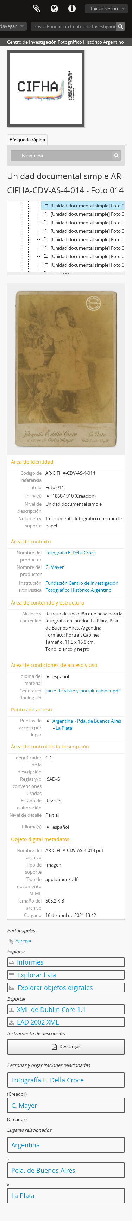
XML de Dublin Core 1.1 (50, 1009)
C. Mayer (54, 567)
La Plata (64, 728)
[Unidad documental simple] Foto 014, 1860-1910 (91, 205)
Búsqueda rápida (27, 139)
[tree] (66, 236)
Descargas (69, 1047)
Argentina (62, 721)
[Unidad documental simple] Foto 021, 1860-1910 (91, 265)
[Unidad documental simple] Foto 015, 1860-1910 (91, 214)
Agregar (23, 941)
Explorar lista (35, 975)
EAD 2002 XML (37, 1022)
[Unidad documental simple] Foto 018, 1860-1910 (91, 239)
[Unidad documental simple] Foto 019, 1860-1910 (91, 248)
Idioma (54, 9)
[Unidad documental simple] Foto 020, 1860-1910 (91, 256)
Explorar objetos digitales (54, 987)
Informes (29, 962)
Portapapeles (36, 9)
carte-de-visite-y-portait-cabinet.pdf (82, 690)
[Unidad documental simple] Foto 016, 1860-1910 (91, 222)
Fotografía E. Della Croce (70, 552)
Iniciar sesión (104, 8)
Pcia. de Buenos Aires (99, 721)
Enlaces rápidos (72, 9)
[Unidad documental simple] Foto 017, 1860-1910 (91, 231)
